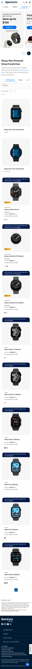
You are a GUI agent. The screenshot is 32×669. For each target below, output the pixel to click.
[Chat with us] (27, 664)
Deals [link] (20, 80)
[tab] (10, 80)
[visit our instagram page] (5, 624)
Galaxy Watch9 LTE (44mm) (14, 303)
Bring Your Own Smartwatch (14, 129)
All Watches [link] (10, 80)
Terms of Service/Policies (7, 648)
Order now (9, 27)
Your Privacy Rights (6, 649)
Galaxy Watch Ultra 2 (11, 209)
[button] (16, 630)
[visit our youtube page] (8, 624)
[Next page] (14, 94)
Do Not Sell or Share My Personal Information (13, 653)
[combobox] (16, 85)
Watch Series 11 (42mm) (12, 349)
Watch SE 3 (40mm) (11, 484)
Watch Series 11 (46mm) (12, 394)
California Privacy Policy (7, 651)
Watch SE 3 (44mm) (11, 529)
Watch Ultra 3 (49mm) (12, 439)
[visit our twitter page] (10, 624)
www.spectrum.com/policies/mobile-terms (11, 609)
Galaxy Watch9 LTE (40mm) (14, 256)
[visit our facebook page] (2, 624)
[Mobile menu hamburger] (2, 2)
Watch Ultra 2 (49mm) (12, 574)
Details (19, 180)
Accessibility (4, 646)
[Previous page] (10, 94)
